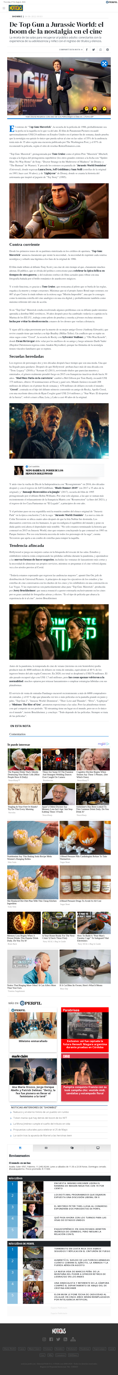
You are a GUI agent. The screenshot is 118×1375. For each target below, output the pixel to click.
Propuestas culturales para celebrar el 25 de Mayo (40, 1129)
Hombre (59, 1349)
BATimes (73, 1355)
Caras (21, 1349)
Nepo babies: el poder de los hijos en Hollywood (44, 472)
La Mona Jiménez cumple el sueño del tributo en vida (41, 1123)
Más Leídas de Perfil (21, 1243)
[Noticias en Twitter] (58, 1339)
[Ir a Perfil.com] (111, 2)
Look (112, 1349)
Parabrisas (84, 1349)
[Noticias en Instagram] (44, 1339)
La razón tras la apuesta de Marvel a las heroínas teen (42, 1135)
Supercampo (99, 1349)
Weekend (71, 1349)
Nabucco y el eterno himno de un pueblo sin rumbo (41, 1112)
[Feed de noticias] (65, 1339)
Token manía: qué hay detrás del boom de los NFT (40, 1117)
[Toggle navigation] (4, 8)
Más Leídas (15, 1178)
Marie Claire (34, 1349)
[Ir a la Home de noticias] (59, 1331)
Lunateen (61, 1355)
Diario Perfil (9, 1349)
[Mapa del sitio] (73, 1339)
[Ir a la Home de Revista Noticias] (15, 8)
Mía (50, 1355)
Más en (13, 1003)
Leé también (34, 466)
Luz (42, 1355)
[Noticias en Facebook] (51, 1339)
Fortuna (47, 1349)
